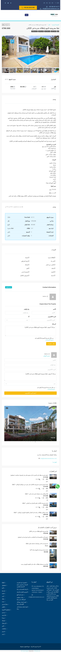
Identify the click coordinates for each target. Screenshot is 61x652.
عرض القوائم (8, 287)
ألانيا (3, 588)
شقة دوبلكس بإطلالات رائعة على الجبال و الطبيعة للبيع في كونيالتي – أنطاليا (31, 512)
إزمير (3, 634)
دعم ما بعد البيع (20, 594)
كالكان (3, 607)
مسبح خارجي (25, 272)
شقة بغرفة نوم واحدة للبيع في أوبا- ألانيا (39, 550)
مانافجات (4, 628)
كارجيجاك (4, 623)
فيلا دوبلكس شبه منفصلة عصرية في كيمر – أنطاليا (36, 493)
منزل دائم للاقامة (34, 31)
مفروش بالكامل (24, 275)
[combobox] (17, 320)
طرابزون (4, 615)
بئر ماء (52, 261)
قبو (27, 268)
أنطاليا (3, 582)
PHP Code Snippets (25, 651)
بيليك (3, 599)
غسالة (26, 265)
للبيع (58, 31)
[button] (28, 8)
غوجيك (3, 620)
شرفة (26, 257)
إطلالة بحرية (51, 257)
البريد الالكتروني (52, 316)
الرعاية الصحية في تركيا (22, 589)
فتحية (3, 593)
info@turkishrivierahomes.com (48, 458)
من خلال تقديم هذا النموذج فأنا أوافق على (44, 339)
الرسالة (54, 324)
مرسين (3, 612)
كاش (3, 626)
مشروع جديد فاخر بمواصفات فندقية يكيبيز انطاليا (37, 543)
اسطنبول (4, 585)
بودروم (3, 590)
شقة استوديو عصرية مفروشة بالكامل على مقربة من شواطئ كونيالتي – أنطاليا (30, 484)
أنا (28, 316)
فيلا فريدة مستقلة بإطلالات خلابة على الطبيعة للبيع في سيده (34, 564)
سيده (3, 601)
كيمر (3, 596)
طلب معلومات (51, 343)
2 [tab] (32, 442)
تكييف (52, 272)
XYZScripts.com (37, 651)
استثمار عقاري (53, 31)
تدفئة (53, 268)
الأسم (54, 309)
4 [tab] (27, 442)
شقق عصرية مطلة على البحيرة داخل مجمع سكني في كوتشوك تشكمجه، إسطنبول (29, 475)
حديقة (52, 275)
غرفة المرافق (24, 261)
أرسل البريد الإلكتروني (30, 393)
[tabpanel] (30, 423)
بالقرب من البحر (50, 265)
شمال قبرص (5, 604)
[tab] (12, 41)
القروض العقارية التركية (22, 592)
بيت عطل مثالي (47, 31)
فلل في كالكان (41, 31)
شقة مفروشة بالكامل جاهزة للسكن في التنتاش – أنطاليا (35, 503)
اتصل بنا (55, 462)
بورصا (3, 618)
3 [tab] (29, 442)
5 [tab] (25, 442)
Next (3, 423)
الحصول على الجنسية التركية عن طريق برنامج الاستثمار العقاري (22, 584)
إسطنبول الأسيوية (6, 609)
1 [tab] (34, 442)
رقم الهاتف (26, 309)
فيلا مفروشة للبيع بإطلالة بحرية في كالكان (38, 531)
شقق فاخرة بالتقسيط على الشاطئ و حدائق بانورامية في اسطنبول (33, 537)
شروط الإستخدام (50, 340)
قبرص (3, 631)
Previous (58, 423)
